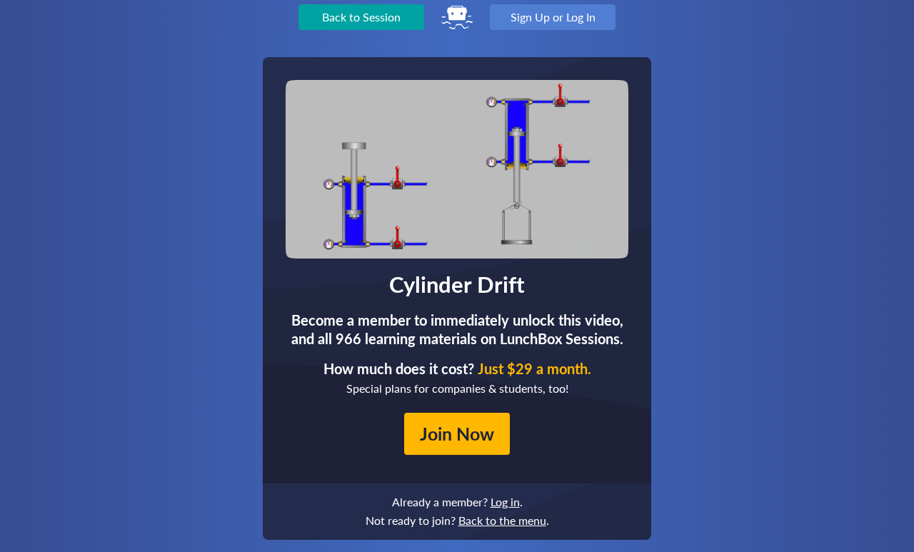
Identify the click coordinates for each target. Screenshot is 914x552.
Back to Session (361, 17)
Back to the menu (502, 520)
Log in (505, 501)
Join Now (457, 433)
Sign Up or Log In (553, 17)
